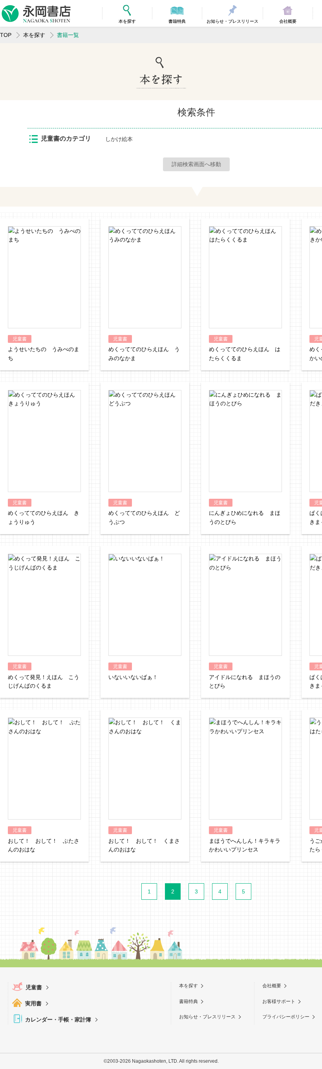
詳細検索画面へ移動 (196, 164)
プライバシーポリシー (285, 1017)
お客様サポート (278, 1001)
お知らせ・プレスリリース (207, 1017)
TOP (5, 35)
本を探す (34, 35)
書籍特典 (188, 1001)
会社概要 (271, 985)
